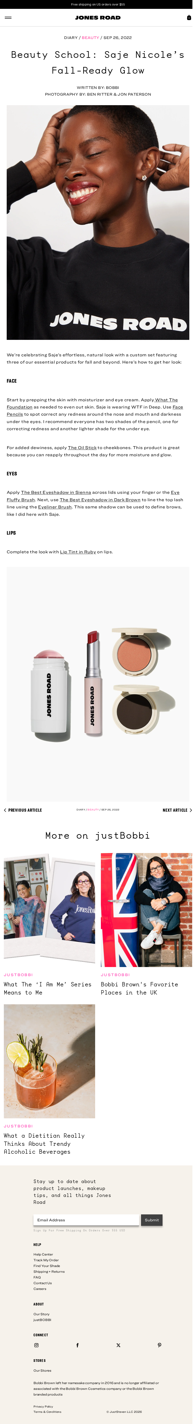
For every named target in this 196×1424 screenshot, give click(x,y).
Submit (152, 1220)
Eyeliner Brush (55, 506)
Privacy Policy (43, 1406)
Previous (24, 809)
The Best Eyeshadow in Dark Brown (100, 499)
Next (175, 809)
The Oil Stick (82, 447)
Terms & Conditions (47, 1411)
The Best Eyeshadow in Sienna (56, 492)
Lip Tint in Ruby (78, 551)
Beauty (90, 37)
